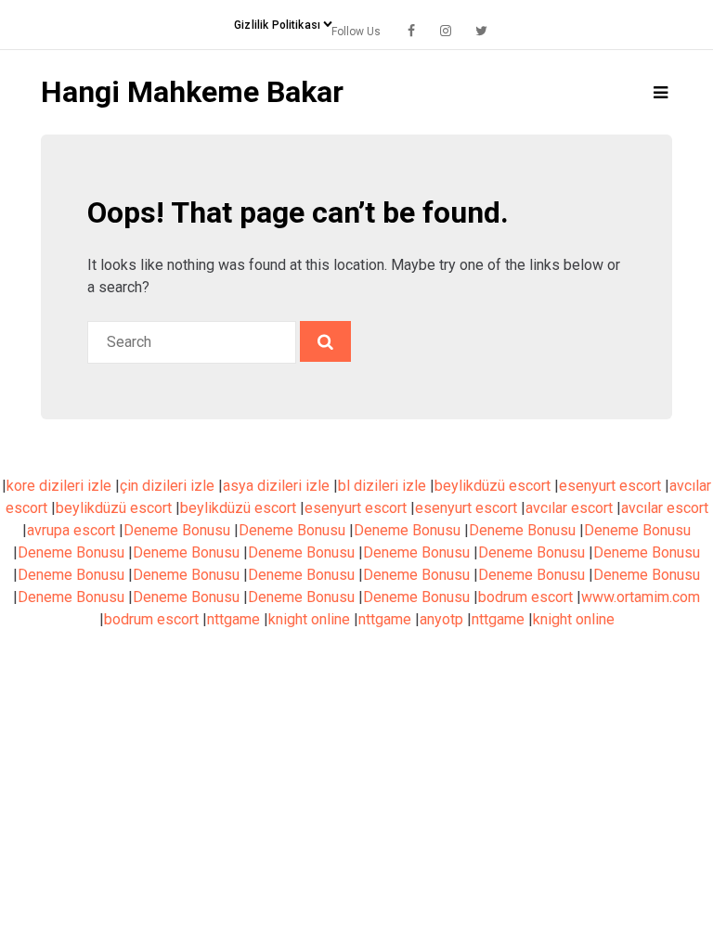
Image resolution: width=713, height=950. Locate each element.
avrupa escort (71, 530)
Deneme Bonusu (176, 530)
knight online (309, 619)
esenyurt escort (610, 485)
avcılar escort (569, 508)
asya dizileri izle (276, 485)
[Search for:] (193, 342)
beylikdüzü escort (492, 485)
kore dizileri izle (58, 485)
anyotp (441, 619)
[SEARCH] (325, 341)
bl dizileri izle (382, 485)
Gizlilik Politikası (277, 25)
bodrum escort (525, 597)
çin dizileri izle (167, 485)
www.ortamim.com (640, 597)
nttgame (233, 619)
